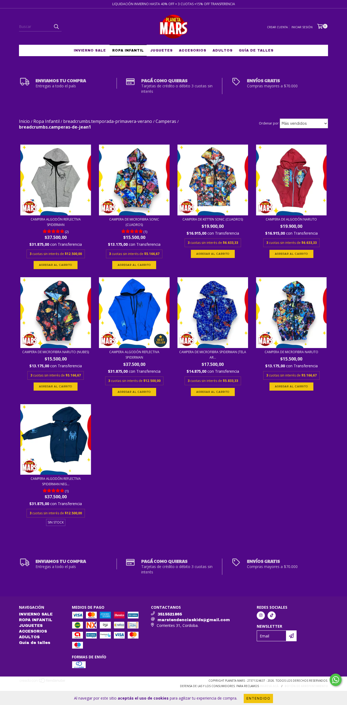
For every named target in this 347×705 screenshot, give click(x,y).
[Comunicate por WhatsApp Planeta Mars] (336, 680)
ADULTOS (223, 50)
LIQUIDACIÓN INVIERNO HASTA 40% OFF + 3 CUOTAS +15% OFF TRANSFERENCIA (173, 4)
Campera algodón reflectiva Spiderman (56, 222)
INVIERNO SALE (90, 50)
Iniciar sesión (302, 27)
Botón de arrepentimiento (306, 686)
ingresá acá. (269, 686)
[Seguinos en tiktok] (272, 615)
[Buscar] (56, 26)
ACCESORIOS (192, 50)
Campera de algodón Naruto (291, 219)
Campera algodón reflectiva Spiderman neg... (56, 481)
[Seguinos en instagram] (261, 615)
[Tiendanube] (42, 682)
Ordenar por (269, 123)
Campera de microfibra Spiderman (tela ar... (212, 355)
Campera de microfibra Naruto (291, 352)
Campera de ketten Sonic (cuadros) (212, 219)
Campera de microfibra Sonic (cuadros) (134, 222)
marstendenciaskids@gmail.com (194, 620)
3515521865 (170, 614)
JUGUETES (161, 50)
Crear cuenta (277, 27)
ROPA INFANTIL (128, 50)
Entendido (258, 698)
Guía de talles (256, 50)
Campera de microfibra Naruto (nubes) (55, 352)
